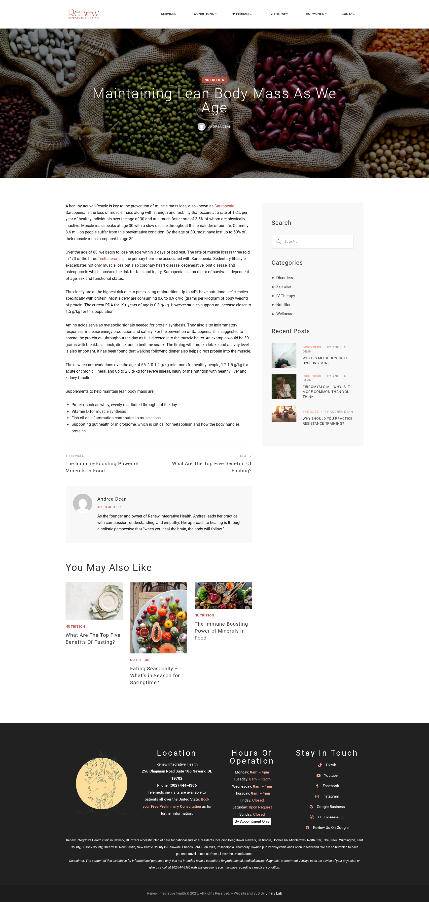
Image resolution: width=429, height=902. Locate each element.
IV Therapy (285, 295)
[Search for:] (313, 241)
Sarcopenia (224, 206)
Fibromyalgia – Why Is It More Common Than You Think (326, 392)
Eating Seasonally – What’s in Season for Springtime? (155, 675)
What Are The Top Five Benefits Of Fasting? (93, 638)
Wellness (284, 313)
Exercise (283, 286)
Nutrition (214, 80)
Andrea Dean (112, 499)
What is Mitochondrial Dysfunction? (325, 360)
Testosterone (109, 258)
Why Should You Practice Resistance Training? (328, 421)
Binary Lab (273, 893)
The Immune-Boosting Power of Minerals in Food (221, 631)
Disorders (284, 277)
